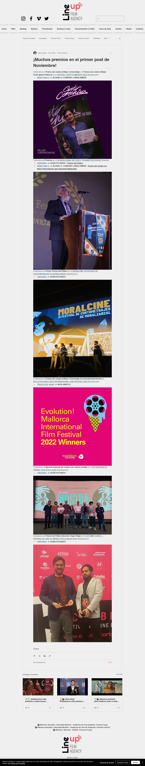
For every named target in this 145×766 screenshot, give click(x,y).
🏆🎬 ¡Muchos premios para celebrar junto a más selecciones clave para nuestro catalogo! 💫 (105, 700)
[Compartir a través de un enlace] (50, 656)
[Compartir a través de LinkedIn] (45, 656)
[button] (120, 38)
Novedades (43, 38)
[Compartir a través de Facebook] (34, 656)
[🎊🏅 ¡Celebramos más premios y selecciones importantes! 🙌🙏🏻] (38, 686)
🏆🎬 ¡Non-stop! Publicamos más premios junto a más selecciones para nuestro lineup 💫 (71, 700)
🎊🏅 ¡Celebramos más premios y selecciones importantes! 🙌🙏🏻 (35, 700)
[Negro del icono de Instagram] (23, 18)
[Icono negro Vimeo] (39, 18)
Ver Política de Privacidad (16, 763)
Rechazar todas (122, 762)
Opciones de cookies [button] (107, 762)
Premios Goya (69, 38)
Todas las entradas (29, 38)
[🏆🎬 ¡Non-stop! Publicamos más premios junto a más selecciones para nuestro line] (72, 686)
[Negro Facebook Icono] (31, 18)
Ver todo (119, 674)
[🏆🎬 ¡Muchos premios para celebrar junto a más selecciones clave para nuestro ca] (107, 686)
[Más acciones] (110, 53)
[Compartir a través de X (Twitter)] (39, 656)
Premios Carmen (83, 38)
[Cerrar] (142, 762)
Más (105, 38)
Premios (36, 648)
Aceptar (135, 762)
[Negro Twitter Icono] (46, 18)
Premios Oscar (56, 38)
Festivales (96, 38)
